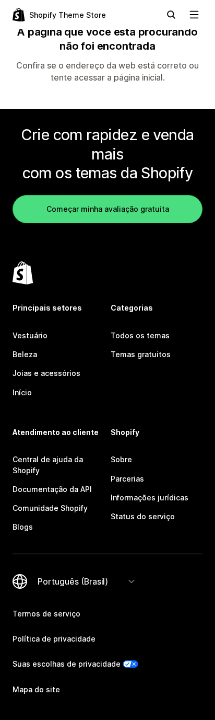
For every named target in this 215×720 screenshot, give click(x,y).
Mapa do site (36, 689)
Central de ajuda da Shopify (48, 464)
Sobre (121, 459)
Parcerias (127, 478)
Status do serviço (143, 516)
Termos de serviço (46, 613)
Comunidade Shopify (50, 508)
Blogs (23, 526)
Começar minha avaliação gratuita (107, 208)
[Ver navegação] (194, 14)
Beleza (25, 354)
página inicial (138, 77)
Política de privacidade (54, 638)
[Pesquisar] (171, 14)
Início (22, 392)
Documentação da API (52, 489)
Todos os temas (140, 335)
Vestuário (30, 335)
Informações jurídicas (149, 497)
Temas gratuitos (141, 354)
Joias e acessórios (46, 373)
